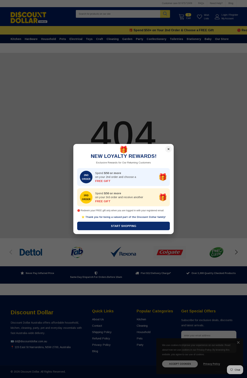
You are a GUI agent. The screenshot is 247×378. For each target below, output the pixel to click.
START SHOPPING (123, 225)
